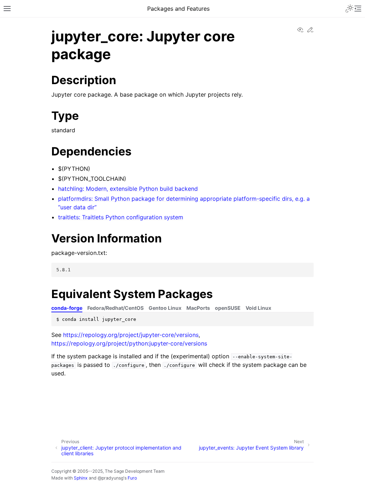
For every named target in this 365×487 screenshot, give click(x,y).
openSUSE (228, 308)
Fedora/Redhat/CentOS (115, 308)
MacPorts (198, 308)
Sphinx (81, 478)
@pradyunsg (110, 478)
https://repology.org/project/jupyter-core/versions (131, 334)
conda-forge (66, 308)
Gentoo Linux (165, 308)
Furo (132, 478)
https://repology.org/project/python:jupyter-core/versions (129, 343)
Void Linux (258, 308)
